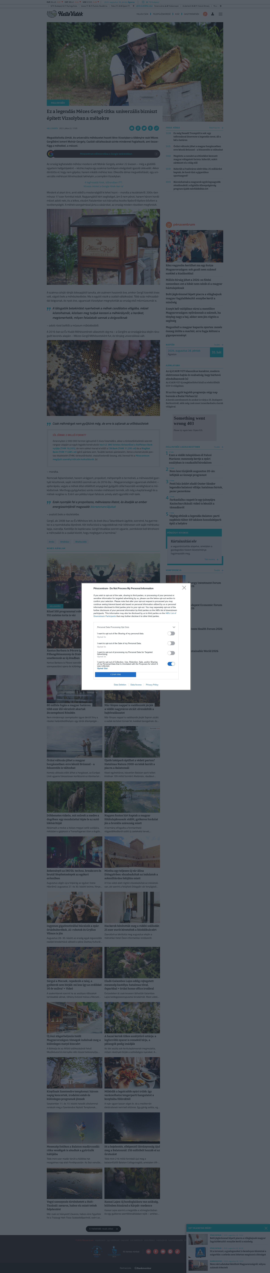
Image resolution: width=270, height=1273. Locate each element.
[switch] (171, 633)
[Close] (185, 588)
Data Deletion (120, 685)
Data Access (136, 685)
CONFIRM (115, 674)
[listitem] (136, 627)
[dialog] (136, 636)
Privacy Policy (152, 685)
